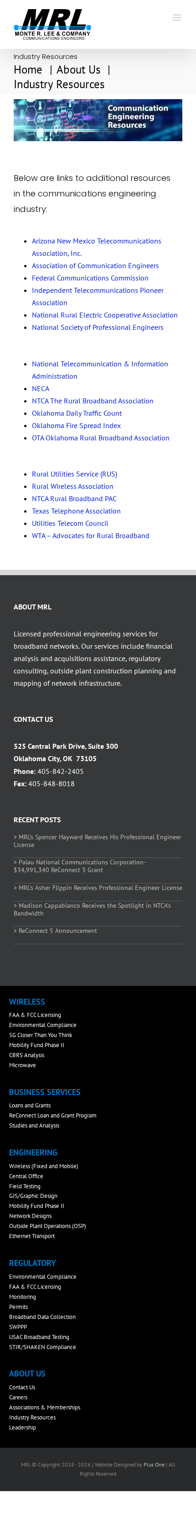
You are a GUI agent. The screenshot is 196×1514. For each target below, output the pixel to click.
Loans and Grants (30, 1105)
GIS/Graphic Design (33, 1196)
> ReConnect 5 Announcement (55, 930)
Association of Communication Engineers (95, 265)
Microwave (22, 1065)
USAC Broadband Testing (39, 1337)
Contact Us (22, 1387)
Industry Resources (32, 1417)
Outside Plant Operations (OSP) (47, 1226)
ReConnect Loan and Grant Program (53, 1115)
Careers (18, 1397)
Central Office (26, 1176)
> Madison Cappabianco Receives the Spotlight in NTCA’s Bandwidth (92, 909)
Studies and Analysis (34, 1125)
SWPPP (18, 1327)
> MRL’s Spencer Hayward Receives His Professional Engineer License (97, 841)
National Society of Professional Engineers (98, 327)
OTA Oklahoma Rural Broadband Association (101, 437)
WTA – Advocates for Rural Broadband (91, 535)
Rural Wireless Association (72, 486)
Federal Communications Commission (90, 277)
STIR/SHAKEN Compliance (42, 1347)
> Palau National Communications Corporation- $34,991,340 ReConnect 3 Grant (79, 866)
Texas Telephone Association (76, 510)
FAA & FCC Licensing (35, 1015)
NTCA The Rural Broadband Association (93, 400)
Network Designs (30, 1216)
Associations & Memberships (44, 1407)
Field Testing (25, 1186)
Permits (18, 1307)
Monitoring (22, 1297)
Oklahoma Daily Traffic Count (77, 413)
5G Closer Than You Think (40, 1035)
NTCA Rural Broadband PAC (74, 498)
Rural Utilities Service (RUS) (74, 473)
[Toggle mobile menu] (177, 17)
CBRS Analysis (26, 1055)
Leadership (22, 1427)
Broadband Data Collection (42, 1317)
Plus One (154, 1464)
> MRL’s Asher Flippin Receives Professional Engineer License (98, 888)
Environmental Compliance (43, 1025)
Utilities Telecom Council (70, 523)
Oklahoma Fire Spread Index (76, 425)
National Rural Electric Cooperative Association (105, 314)
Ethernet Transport (32, 1236)
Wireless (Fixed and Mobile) (43, 1166)
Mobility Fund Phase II (36, 1045)
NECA (40, 388)
